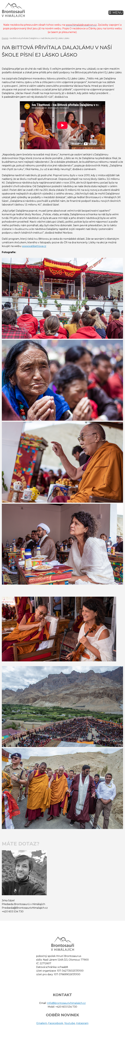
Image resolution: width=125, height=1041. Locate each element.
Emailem (41, 1023)
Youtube (69, 1023)
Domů (5, 38)
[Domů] (13, 10)
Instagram (82, 1023)
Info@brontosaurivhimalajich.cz (66, 1003)
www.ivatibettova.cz (34, 246)
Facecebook (55, 1023)
